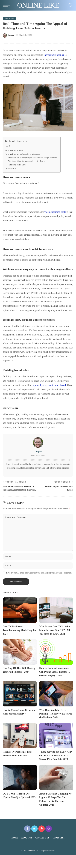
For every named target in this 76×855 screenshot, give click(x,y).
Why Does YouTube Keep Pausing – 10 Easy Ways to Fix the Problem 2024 (55, 714)
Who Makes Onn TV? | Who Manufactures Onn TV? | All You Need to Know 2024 (54, 630)
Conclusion (10, 168)
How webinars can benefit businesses (22, 154)
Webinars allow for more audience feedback (26, 161)
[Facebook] (27, 828)
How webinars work (14, 150)
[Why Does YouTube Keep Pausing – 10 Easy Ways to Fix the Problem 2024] (56, 693)
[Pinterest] (41, 828)
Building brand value (17, 165)
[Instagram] (48, 828)
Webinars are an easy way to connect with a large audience (32, 158)
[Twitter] (34, 828)
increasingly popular (54, 54)
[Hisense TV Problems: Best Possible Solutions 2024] (20, 735)
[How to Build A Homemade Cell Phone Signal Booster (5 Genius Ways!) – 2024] (56, 652)
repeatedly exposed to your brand (49, 385)
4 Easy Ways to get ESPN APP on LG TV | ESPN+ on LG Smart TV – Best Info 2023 (55, 756)
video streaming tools (55, 211)
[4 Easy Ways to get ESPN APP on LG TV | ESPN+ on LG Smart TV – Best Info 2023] (56, 735)
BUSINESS (9, 18)
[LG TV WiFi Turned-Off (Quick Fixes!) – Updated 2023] (20, 777)
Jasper (11, 35)
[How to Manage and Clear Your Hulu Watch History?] (20, 693)
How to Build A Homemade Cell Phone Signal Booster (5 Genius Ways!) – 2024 (54, 672)
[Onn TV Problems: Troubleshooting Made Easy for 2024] (20, 610)
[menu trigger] (7, 5)
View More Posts (38, 455)
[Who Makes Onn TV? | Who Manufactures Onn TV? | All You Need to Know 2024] (56, 610)
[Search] (69, 5)
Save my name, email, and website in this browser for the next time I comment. (39, 573)
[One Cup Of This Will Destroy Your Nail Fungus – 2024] (20, 652)
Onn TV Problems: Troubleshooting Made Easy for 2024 (19, 630)
